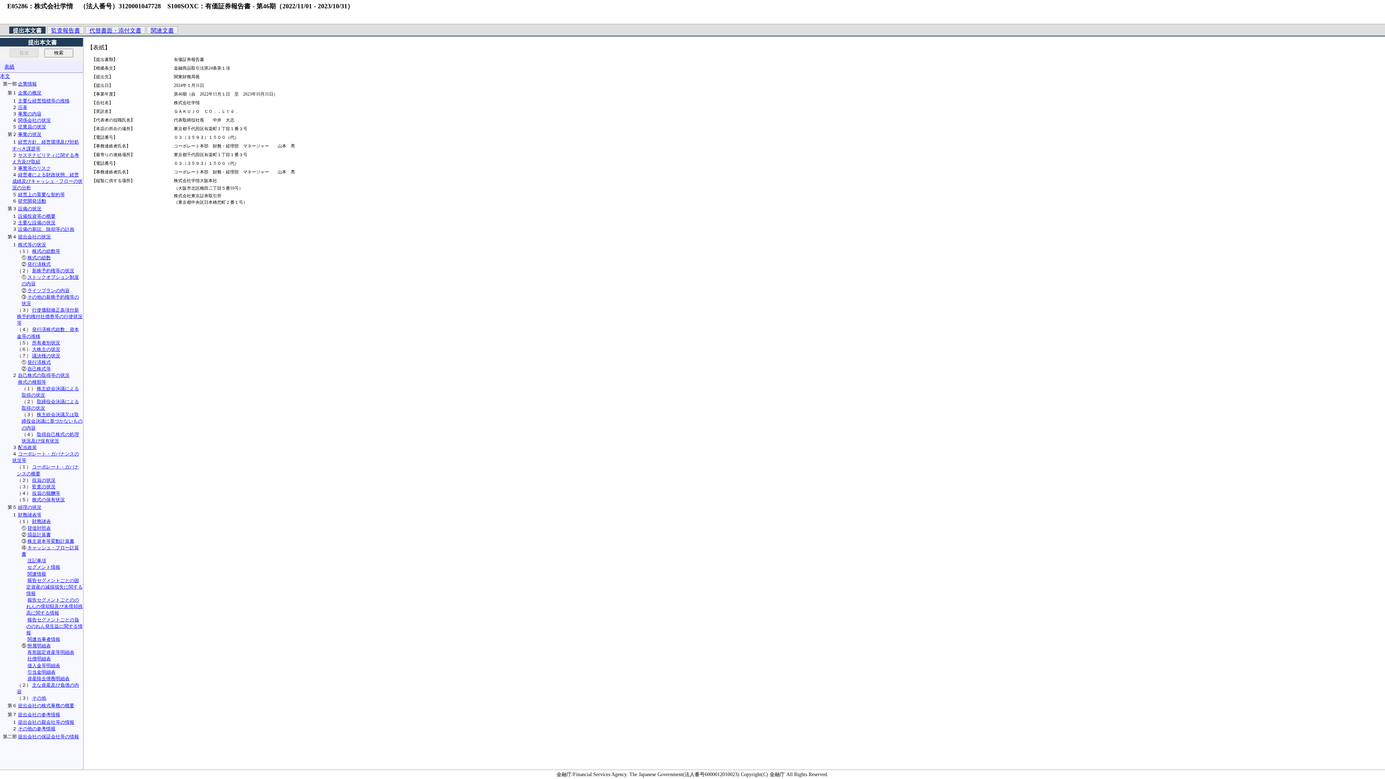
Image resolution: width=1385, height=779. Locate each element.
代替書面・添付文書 (115, 30)
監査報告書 (65, 30)
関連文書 (162, 30)
